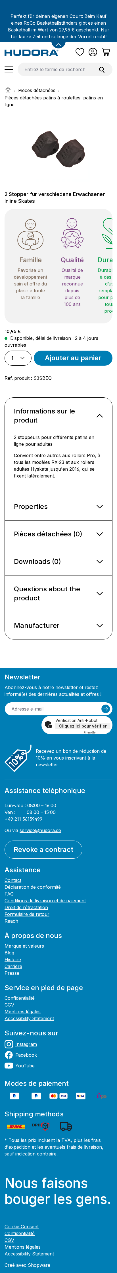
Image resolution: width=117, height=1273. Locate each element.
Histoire (13, 959)
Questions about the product (47, 593)
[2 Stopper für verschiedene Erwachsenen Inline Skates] (58, 150)
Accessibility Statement (29, 1018)
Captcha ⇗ (97, 732)
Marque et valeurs (24, 946)
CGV (9, 1005)
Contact (13, 880)
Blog (9, 953)
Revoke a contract (43, 849)
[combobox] (55, 69)
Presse (12, 973)
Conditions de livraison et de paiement (45, 900)
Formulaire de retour (27, 914)
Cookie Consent (22, 1226)
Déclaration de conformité (33, 887)
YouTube (25, 1066)
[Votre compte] (92, 52)
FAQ (9, 894)
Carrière (13, 966)
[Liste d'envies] (79, 52)
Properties (31, 506)
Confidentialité (20, 998)
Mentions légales (23, 1011)
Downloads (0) (37, 561)
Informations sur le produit (44, 415)
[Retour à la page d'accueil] (31, 52)
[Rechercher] (101, 69)
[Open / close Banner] (58, 41)
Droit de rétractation (26, 907)
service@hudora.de (40, 830)
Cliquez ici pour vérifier (83, 726)
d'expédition (17, 1147)
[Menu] (8, 69)
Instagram (26, 1044)
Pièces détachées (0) (48, 534)
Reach (11, 921)
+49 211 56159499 (23, 819)
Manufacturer (37, 625)
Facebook (26, 1055)
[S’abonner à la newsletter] (105, 708)
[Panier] (105, 52)
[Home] (8, 91)
